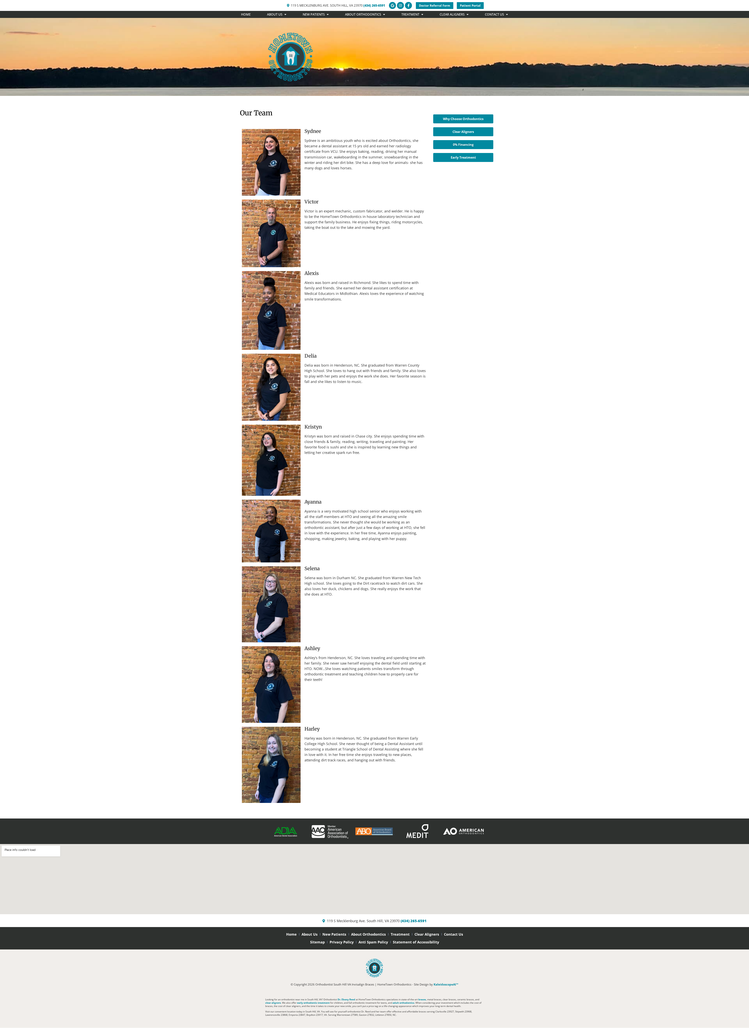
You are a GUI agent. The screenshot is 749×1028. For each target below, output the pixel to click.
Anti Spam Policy (373, 942)
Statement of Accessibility (416, 942)
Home (246, 14)
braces (422, 999)
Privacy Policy (342, 942)
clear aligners (273, 1002)
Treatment (400, 934)
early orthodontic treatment (313, 1002)
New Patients (334, 934)
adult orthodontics (403, 1002)
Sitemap (317, 942)
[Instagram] (400, 5)
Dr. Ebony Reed (346, 999)
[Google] (392, 5)
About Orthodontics (368, 934)
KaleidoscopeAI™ (446, 984)
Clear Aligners (426, 934)
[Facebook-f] (408, 5)
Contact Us (453, 934)
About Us (310, 934)
